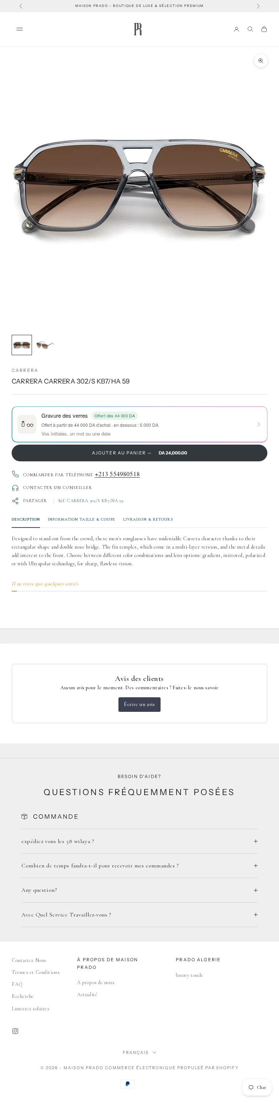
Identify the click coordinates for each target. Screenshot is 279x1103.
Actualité (87, 994)
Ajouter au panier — (139, 453)
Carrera (25, 370)
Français (136, 1052)
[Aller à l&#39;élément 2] (45, 345)
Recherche (23, 996)
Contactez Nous (29, 960)
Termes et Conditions (36, 972)
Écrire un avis (139, 704)
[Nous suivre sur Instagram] (15, 1031)
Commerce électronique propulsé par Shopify (172, 1067)
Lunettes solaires (31, 1009)
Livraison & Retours (148, 519)
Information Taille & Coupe (81, 519)
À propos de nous (95, 982)
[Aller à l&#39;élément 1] (22, 345)
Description (26, 519)
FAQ (17, 984)
